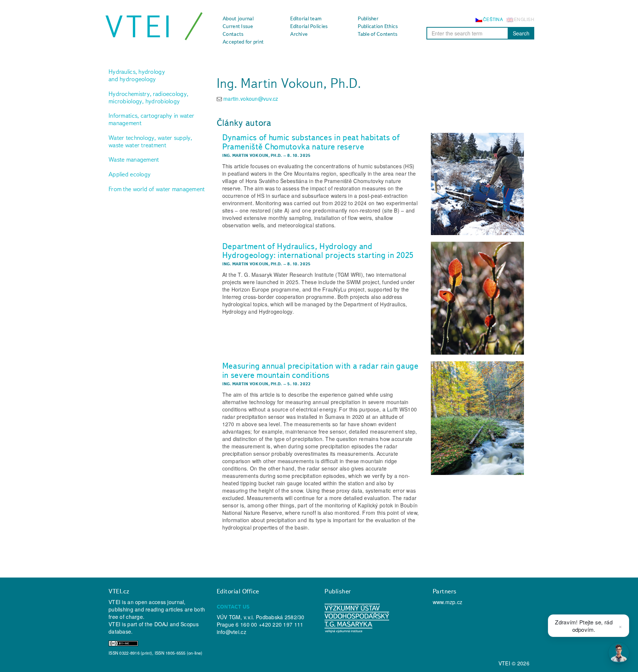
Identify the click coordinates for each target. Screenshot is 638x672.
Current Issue (238, 26)
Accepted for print (243, 41)
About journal (238, 18)
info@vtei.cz (231, 631)
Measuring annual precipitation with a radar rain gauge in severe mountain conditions (320, 370)
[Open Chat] (618, 652)
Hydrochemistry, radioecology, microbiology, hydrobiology (148, 97)
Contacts (233, 34)
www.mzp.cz (448, 602)
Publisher (368, 18)
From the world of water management (157, 189)
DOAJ (161, 624)
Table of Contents (377, 34)
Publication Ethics (378, 26)
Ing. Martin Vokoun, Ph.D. (252, 155)
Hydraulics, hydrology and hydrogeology (137, 75)
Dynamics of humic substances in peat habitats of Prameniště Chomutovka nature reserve (311, 142)
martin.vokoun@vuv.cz (250, 98)
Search (521, 33)
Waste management (134, 159)
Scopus (190, 624)
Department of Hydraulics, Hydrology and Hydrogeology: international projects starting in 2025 (318, 251)
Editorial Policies (308, 26)
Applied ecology (130, 174)
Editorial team (306, 18)
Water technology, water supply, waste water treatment (150, 141)
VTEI (139, 26)
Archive (299, 34)
